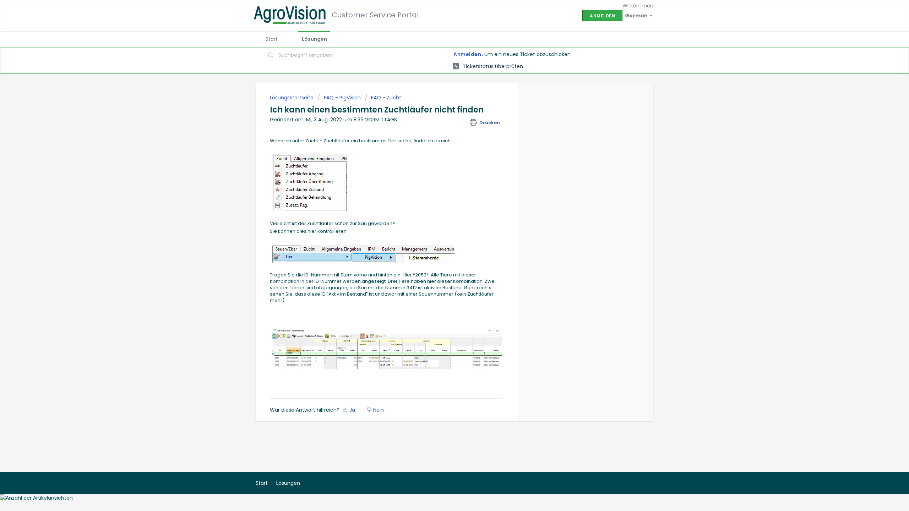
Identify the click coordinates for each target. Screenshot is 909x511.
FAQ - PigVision (342, 97)
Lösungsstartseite (292, 97)
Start (272, 39)
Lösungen (314, 39)
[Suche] (271, 56)
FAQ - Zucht (386, 97)
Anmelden (467, 54)
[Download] (441, 164)
